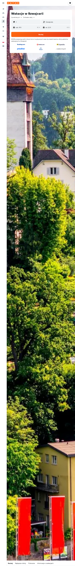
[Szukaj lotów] (3, 9)
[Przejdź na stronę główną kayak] (13, 3)
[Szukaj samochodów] (3, 17)
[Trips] (3, 36)
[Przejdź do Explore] (3, 27)
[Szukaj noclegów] (3, 13)
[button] (3, 3)
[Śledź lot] (3, 31)
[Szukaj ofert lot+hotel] (3, 21)
